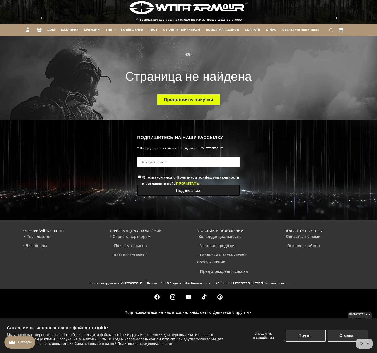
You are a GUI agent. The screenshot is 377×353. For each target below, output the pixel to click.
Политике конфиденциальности (144, 343)
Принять (305, 335)
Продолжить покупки (188, 99)
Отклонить (347, 335)
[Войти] (28, 30)
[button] (110, 29)
